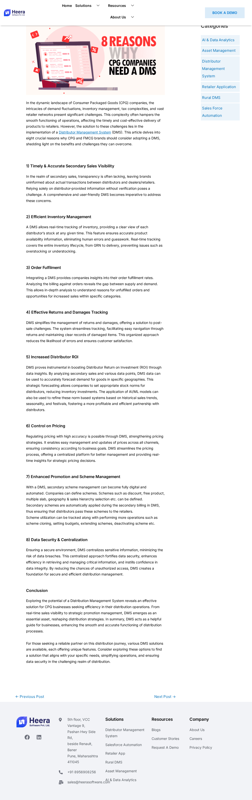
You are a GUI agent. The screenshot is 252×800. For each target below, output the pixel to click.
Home (67, 5)
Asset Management (219, 50)
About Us (118, 17)
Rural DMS (211, 97)
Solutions (83, 5)
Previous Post (29, 696)
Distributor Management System (85, 132)
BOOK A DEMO (224, 13)
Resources (117, 5)
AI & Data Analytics (218, 40)
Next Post (165, 696)
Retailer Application (219, 86)
